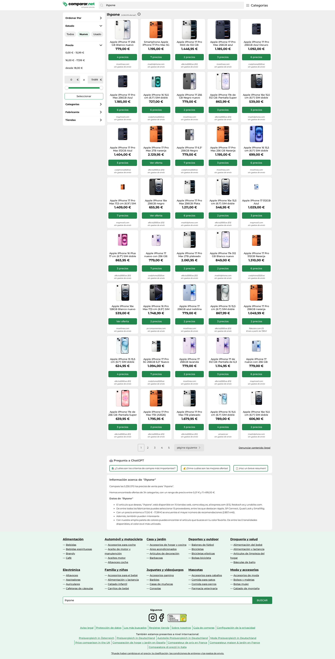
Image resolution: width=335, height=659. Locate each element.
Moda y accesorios (244, 569)
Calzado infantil (117, 584)
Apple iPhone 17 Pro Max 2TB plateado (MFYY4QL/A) (189, 255)
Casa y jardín (156, 539)
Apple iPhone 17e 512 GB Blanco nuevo (223, 255)
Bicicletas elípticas (203, 553)
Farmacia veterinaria (204, 588)
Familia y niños (116, 569)
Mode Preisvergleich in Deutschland (233, 638)
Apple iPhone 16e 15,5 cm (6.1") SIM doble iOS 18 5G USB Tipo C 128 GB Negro (256, 96)
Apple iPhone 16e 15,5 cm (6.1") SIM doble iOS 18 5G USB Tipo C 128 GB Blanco (223, 202)
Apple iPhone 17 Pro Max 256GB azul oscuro (223, 43)
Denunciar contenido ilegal (254, 447)
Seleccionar (84, 96)
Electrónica (71, 569)
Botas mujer (241, 584)
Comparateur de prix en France (187, 642)
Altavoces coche (118, 562)
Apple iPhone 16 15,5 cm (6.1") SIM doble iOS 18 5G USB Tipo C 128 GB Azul (256, 149)
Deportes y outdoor (203, 539)
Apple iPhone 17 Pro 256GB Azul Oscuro (256, 43)
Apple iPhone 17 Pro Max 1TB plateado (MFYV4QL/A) (189, 413)
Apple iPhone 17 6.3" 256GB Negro (189, 149)
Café (69, 557)
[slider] (67, 88)
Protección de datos (108, 627)
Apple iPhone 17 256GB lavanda (189, 361)
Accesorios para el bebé (123, 575)
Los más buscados (135, 627)
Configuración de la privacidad (236, 627)
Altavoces (72, 575)
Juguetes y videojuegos (165, 569)
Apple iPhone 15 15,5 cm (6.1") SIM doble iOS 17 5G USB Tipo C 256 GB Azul (223, 413)
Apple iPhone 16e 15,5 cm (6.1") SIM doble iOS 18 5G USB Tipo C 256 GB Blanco (256, 413)
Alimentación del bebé (247, 544)
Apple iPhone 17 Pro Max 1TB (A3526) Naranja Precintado (156, 413)
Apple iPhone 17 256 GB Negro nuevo (189, 96)
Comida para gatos (203, 579)
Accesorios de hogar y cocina (168, 544)
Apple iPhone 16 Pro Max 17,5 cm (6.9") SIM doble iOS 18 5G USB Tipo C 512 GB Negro (156, 308)
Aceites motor (117, 557)
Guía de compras (203, 627)
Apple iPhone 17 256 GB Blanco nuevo (122, 43)
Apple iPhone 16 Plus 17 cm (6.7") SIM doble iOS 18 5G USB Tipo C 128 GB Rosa (122, 255)
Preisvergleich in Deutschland (136, 638)
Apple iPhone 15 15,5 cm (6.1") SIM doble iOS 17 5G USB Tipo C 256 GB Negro (223, 308)
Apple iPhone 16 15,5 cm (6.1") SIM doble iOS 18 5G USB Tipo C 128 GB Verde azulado (156, 96)
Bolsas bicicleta (201, 557)
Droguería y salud (244, 539)
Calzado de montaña (246, 588)
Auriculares (73, 584)
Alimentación (73, 539)
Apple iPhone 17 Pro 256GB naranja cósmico (256, 308)
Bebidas (71, 544)
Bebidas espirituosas (79, 549)
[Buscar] (101, 5)
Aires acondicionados (163, 549)
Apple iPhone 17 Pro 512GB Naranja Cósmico (256, 255)
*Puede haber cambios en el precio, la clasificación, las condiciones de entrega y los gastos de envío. (167, 653)
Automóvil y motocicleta (124, 539)
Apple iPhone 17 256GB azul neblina (189, 308)
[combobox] (174, 5)
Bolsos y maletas (243, 579)
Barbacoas (156, 557)
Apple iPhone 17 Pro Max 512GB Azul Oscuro (122, 149)
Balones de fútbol (203, 544)
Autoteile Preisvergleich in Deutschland (182, 638)
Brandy (70, 553)
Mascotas (195, 569)
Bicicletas (198, 549)
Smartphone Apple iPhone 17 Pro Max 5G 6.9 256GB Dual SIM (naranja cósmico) (156, 43)
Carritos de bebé (118, 588)
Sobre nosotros (181, 627)
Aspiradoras (73, 579)
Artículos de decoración (164, 553)
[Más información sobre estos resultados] (139, 14)
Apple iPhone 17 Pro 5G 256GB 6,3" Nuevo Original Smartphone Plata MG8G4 (156, 361)
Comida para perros (204, 584)
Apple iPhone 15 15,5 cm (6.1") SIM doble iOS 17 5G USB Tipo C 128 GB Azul (123, 361)
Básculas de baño (244, 562)
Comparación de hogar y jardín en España (139, 642)
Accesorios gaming (162, 575)
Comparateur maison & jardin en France (235, 642)
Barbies (154, 579)
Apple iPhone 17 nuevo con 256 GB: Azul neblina (256, 361)
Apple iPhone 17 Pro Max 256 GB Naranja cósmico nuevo (223, 149)
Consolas (155, 588)
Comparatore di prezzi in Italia (168, 647)
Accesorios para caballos (207, 575)
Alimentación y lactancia (248, 549)
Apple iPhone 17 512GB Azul (256, 202)
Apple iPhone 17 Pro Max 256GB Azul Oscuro (122, 96)
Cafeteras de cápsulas (79, 588)
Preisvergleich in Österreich (96, 638)
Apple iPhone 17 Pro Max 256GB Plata (189, 202)
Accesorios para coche (122, 544)
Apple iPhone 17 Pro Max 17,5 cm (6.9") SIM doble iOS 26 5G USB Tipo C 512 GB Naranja (122, 202)
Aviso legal (87, 627)
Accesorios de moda (246, 575)
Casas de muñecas (161, 584)
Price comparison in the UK (92, 642)
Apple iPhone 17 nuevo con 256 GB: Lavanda (156, 255)
